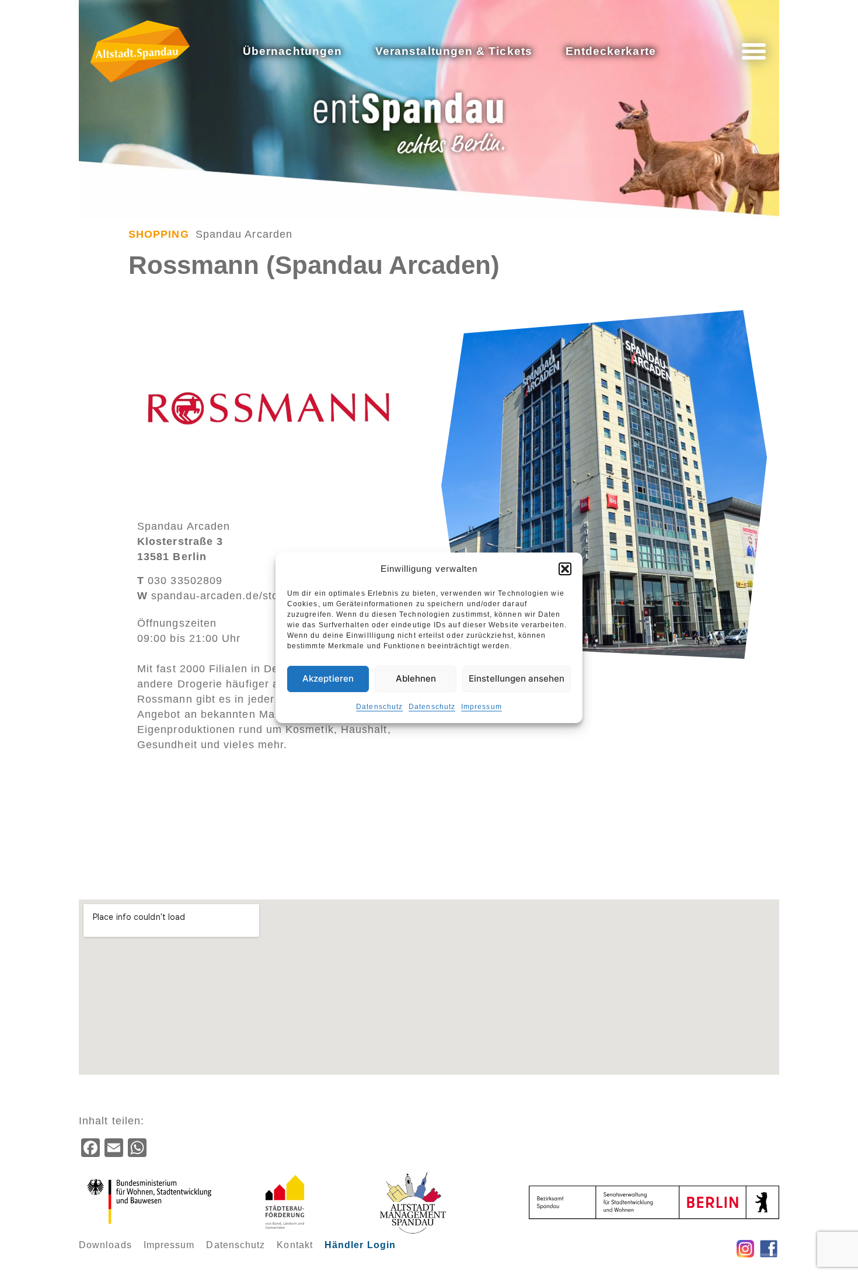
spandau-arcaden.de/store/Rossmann (242, 596)
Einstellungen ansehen (516, 678)
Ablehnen (416, 678)
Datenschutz (379, 707)
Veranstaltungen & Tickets (453, 51)
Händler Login (360, 1245)
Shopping (158, 234)
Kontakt (295, 1245)
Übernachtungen (292, 51)
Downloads (105, 1245)
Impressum (481, 707)
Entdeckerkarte (611, 51)
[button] (565, 569)
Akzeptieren (328, 678)
